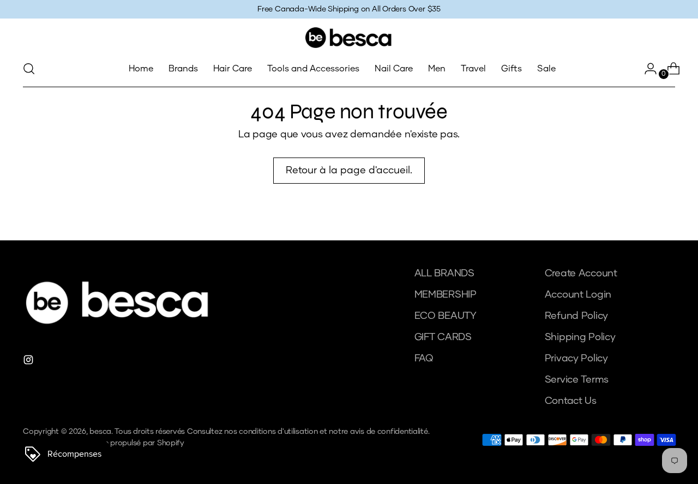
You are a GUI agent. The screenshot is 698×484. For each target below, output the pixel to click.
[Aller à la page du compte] (646, 69)
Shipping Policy (580, 337)
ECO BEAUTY (445, 316)
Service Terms (577, 380)
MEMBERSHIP (445, 295)
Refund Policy (577, 316)
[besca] (349, 37)
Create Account (581, 274)
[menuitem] (141, 69)
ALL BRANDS (444, 274)
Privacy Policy (576, 359)
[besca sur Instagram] (29, 362)
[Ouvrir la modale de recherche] (29, 69)
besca (100, 431)
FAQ (423, 359)
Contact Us (571, 401)
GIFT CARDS (443, 337)
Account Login (578, 295)
